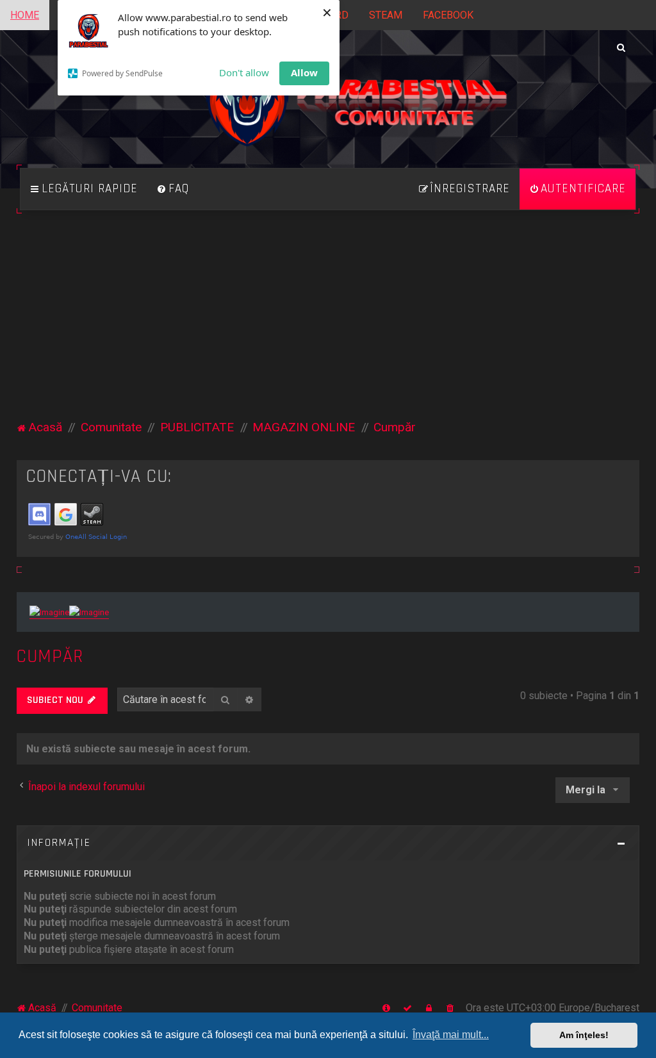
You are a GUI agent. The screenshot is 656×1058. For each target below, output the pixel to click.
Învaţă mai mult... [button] (451, 1034)
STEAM (385, 15)
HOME (24, 15)
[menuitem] (173, 189)
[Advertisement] (328, 322)
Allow (304, 72)
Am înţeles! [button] (584, 1035)
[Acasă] (327, 108)
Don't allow (244, 72)
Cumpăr (50, 656)
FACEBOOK (448, 15)
